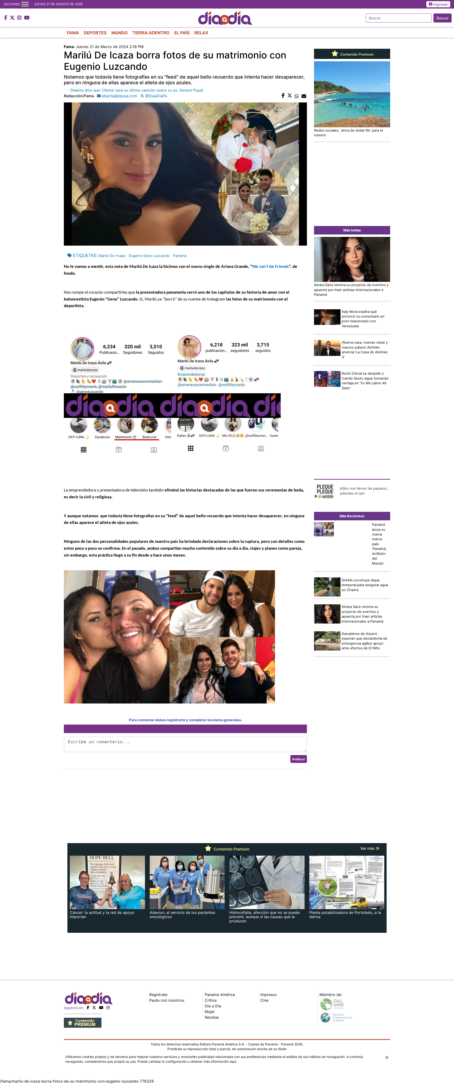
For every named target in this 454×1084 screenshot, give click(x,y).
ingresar (440, 4)
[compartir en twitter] (289, 95)
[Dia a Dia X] (13, 18)
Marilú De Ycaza (112, 255)
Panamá (179, 255)
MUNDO (119, 32)
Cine (264, 1000)
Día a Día (213, 1006)
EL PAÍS (182, 32)
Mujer (210, 1011)
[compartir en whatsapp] (296, 95)
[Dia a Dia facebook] (6, 18)
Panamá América (220, 994)
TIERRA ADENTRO (151, 32)
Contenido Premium (356, 54)
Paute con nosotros (166, 1000)
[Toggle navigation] (25, 4)
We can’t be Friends (270, 267)
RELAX (201, 32)
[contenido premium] (82, 1022)
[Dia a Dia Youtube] (27, 18)
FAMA (73, 32)
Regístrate (158, 994)
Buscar (443, 18)
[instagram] (108, 1007)
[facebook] (88, 1007)
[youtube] (101, 1007)
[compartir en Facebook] (283, 95)
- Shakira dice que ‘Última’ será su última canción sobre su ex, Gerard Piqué (135, 90)
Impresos (268, 994)
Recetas (212, 1017)
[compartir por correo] (303, 95)
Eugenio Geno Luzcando (149, 255)
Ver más (368, 848)
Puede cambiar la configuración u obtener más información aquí (187, 1061)
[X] (94, 1007)
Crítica (211, 1000)
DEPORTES (95, 32)
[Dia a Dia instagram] (20, 18)
